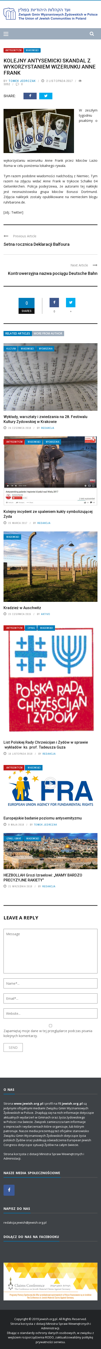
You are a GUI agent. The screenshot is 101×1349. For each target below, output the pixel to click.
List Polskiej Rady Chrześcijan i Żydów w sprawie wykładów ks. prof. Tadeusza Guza (46, 744)
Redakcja (47, 428)
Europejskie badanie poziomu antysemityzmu (43, 818)
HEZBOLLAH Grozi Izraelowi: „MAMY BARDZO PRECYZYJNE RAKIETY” (43, 877)
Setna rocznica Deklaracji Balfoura (37, 244)
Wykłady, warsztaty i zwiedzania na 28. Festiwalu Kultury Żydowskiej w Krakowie (45, 419)
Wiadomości (32, 50)
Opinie (31, 628)
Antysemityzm (13, 50)
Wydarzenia (45, 348)
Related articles (17, 333)
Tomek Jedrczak (22, 81)
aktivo (45, 614)
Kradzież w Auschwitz (22, 608)
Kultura (11, 348)
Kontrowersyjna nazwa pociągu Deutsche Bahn (52, 273)
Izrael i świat (13, 838)
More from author (48, 333)
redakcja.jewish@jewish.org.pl (25, 1222)
